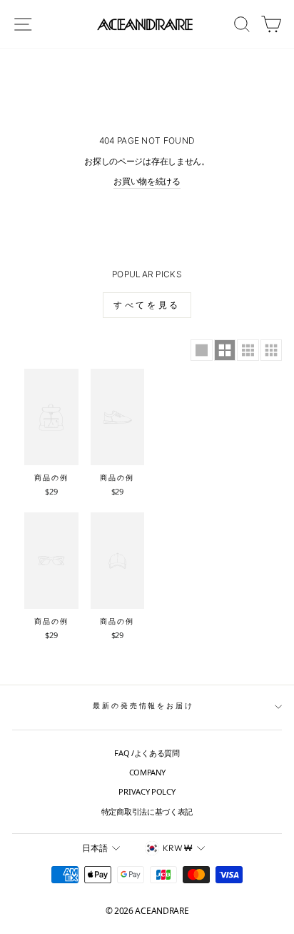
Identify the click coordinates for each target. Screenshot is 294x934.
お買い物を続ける (147, 181)
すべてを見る (147, 305)
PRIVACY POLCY (146, 791)
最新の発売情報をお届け (143, 705)
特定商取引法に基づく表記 (147, 811)
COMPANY (147, 772)
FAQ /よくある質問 (147, 752)
